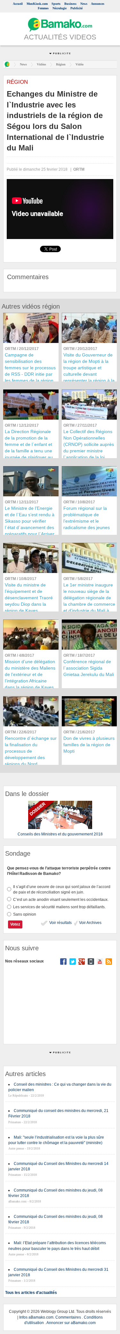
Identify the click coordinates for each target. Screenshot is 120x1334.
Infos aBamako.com (36, 1317)
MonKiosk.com (37, 3)
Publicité (76, 8)
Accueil (18, 3)
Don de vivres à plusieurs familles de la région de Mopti (89, 745)
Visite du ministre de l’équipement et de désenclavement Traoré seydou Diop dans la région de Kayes (29, 597)
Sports (56, 3)
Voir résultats (60, 922)
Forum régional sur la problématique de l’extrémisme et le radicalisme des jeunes (86, 518)
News (83, 3)
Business (70, 3)
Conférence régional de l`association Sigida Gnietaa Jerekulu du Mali (88, 668)
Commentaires (68, 1317)
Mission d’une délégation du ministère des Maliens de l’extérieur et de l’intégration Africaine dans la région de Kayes (30, 674)
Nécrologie (59, 8)
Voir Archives (89, 922)
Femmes (43, 8)
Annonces (97, 3)
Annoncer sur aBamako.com (71, 1323)
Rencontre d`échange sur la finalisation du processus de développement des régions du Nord (31, 751)
